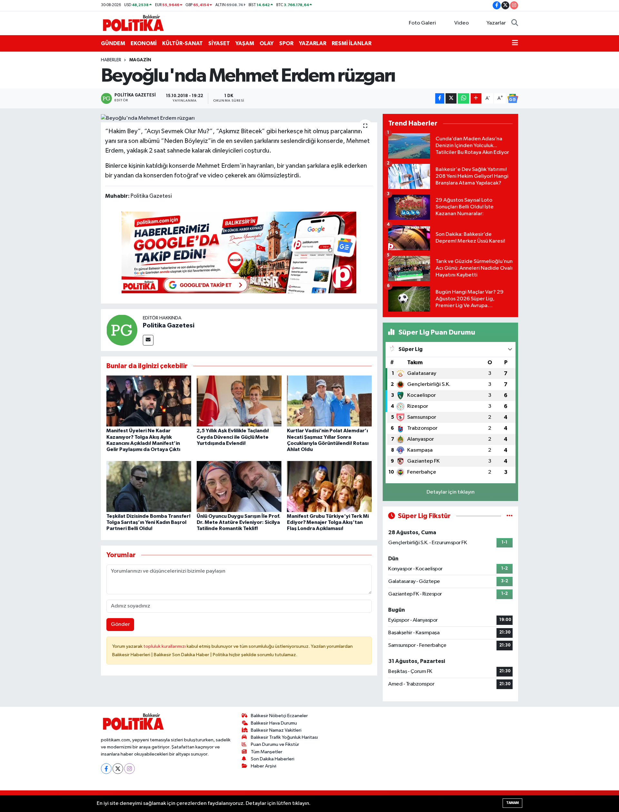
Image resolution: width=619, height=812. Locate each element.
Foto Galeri (422, 23)
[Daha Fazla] (476, 98)
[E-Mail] (148, 340)
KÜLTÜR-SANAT (182, 43)
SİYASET (219, 43)
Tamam (512, 803)
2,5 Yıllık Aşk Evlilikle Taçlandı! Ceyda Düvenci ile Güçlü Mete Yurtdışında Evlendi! (233, 437)
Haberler (111, 60)
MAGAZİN (140, 60)
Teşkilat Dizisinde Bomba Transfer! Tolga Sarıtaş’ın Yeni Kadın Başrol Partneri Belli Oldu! (148, 522)
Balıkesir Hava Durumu (274, 723)
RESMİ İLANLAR (351, 43)
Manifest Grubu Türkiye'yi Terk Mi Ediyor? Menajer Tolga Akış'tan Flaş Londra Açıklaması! (328, 522)
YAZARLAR (312, 43)
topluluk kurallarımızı (165, 646)
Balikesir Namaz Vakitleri (276, 730)
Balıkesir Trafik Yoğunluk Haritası (284, 737)
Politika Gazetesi (168, 325)
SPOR (286, 43)
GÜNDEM (113, 43)
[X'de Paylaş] (451, 98)
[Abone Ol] (512, 98)
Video (461, 23)
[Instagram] (129, 768)
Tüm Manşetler (266, 751)
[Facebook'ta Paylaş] (439, 98)
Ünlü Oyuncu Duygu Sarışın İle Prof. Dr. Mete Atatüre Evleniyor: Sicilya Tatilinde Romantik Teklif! (238, 522)
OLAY (267, 43)
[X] (118, 768)
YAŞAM (244, 43)
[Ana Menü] (515, 43)
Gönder (120, 624)
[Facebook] (106, 768)
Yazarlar (496, 23)
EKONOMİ (144, 43)
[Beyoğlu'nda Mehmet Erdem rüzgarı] (239, 118)
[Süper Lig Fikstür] (509, 516)
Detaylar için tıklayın (451, 492)
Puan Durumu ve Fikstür (275, 744)
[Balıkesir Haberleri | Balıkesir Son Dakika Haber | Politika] (133, 22)
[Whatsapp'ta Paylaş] (463, 98)
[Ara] (514, 23)
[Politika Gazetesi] (121, 330)
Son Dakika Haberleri (272, 759)
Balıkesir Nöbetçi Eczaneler (279, 715)
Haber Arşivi (263, 766)
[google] (239, 252)
